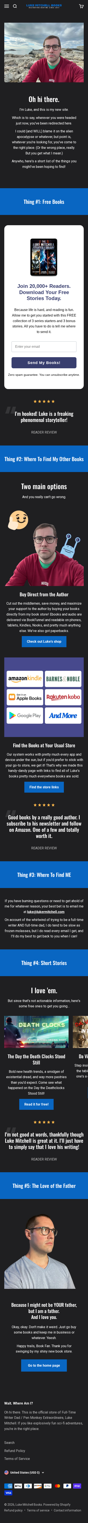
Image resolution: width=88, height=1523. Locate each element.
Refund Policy (14, 1451)
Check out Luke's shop (44, 641)
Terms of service (38, 1510)
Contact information (67, 1510)
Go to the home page (44, 1365)
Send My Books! (44, 363)
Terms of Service (17, 1459)
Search (9, 1443)
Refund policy (13, 1510)
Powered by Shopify (56, 1504)
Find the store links (44, 787)
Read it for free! (36, 1104)
